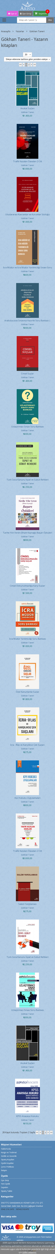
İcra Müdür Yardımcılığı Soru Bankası (27, 638)
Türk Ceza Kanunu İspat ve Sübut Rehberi (27, 479)
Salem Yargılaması (27, 904)
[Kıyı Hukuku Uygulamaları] (27, 762)
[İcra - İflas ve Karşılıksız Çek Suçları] (27, 709)
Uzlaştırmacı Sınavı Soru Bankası (27, 426)
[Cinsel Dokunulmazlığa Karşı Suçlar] (27, 549)
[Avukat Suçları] (27, 72)
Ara (50, 20)
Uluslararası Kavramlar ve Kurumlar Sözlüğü (27, 214)
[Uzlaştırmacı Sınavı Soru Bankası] (27, 390)
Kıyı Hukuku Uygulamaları (27, 797)
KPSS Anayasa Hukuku (27, 1116)
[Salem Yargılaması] (27, 868)
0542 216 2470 (7, 1209)
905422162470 (22, 1209)
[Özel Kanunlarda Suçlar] (27, 655)
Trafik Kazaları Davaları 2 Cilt (27, 161)
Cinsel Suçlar (27, 373)
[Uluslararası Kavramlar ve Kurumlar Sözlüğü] (27, 178)
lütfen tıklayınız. (29, 1252)
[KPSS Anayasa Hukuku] (27, 1080)
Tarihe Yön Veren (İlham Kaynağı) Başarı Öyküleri (27, 532)
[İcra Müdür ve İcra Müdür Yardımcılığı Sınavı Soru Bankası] (27, 231)
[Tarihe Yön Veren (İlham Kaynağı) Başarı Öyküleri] (27, 496)
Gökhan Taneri (27, 112)
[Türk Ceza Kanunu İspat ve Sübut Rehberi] (27, 443)
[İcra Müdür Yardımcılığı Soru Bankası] (27, 602)
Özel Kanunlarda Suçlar (27, 691)
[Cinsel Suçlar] (27, 337)
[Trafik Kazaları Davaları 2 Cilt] (27, 125)
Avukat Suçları (27, 108)
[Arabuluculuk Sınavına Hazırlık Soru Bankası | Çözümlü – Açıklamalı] (27, 284)
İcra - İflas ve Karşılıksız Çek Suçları (27, 744)
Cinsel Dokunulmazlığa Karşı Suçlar (27, 585)
